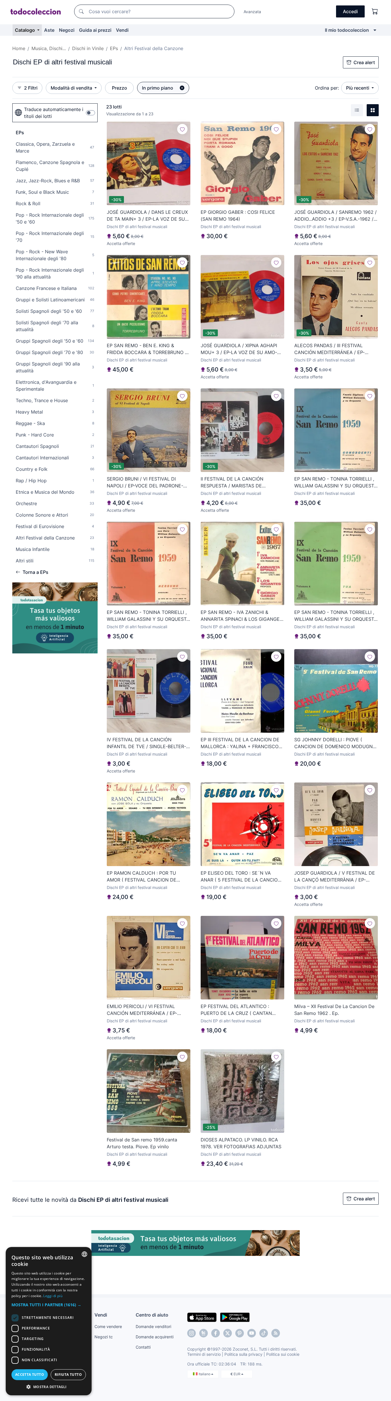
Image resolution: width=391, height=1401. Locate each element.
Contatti (143, 1347)
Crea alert (364, 62)
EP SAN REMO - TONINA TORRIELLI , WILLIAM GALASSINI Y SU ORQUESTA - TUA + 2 (335, 616)
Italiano (205, 1374)
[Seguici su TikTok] (263, 1333)
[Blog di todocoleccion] (275, 1333)
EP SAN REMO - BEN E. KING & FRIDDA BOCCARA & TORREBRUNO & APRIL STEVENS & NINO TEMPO (147, 349)
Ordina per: (327, 88)
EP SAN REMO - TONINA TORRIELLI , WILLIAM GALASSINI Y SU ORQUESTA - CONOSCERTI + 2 (335, 482)
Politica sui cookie (282, 1354)
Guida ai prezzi (95, 30)
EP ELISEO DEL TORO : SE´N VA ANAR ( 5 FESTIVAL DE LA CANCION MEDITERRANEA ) (241, 876)
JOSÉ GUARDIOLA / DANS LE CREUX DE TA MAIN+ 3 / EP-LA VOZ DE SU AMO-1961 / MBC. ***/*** (147, 215)
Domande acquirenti (154, 1336)
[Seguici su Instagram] (191, 1333)
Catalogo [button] (25, 30)
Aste (49, 30)
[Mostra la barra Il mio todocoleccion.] (374, 30)
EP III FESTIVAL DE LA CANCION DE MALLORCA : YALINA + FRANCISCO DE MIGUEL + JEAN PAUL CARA (240, 743)
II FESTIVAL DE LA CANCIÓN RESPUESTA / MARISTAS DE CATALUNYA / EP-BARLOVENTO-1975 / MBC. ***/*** (242, 482)
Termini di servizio (204, 1354)
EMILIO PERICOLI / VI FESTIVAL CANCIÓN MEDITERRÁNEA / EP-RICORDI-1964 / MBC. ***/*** (142, 1010)
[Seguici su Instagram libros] (203, 1333)
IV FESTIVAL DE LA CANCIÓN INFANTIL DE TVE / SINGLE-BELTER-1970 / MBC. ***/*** (146, 743)
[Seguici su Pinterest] (239, 1333)
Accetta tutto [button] (29, 1374)
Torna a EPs (35, 572)
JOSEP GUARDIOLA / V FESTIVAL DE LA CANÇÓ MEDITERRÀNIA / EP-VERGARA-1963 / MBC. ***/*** (334, 876)
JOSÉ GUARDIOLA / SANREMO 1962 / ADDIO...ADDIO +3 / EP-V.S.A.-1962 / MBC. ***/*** (335, 215)
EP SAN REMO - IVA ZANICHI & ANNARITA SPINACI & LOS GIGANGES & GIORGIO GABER (242, 616)
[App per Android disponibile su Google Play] (235, 1317)
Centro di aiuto (152, 1315)
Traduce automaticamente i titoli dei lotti (53, 112)
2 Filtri (30, 88)
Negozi (66, 30)
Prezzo (119, 88)
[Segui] (182, 129)
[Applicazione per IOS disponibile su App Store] (202, 1317)
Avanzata (252, 11)
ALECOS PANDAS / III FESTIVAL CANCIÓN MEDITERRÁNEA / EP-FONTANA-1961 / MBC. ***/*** (329, 349)
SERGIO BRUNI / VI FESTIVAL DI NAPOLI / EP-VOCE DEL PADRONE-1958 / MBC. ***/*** (145, 482)
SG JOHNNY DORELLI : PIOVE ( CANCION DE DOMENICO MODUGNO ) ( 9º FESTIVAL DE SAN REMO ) (335, 743)
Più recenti (358, 88)
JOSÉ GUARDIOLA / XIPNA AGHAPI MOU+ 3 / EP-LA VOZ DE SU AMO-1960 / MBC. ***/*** (239, 349)
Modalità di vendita (72, 88)
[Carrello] (375, 11)
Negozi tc (103, 1336)
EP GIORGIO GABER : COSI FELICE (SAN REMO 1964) (238, 215)
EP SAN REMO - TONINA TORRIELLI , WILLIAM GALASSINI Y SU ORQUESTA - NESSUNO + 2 (148, 616)
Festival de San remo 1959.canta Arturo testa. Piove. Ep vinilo (142, 1143)
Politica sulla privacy (243, 1354)
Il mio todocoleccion (347, 30)
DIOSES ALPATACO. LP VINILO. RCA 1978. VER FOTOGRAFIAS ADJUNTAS (241, 1143)
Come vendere (108, 1326)
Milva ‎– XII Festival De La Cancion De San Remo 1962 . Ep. (334, 1009)
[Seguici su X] (227, 1333)
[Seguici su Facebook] (215, 1333)
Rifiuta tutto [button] (68, 1374)
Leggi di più (52, 1295)
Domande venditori (153, 1326)
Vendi (122, 30)
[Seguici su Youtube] (251, 1333)
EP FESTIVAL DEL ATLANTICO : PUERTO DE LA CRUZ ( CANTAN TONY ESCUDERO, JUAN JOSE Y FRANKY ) (237, 1010)
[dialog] (49, 1321)
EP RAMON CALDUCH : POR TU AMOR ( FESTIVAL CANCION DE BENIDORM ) (141, 876)
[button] (48, 1305)
